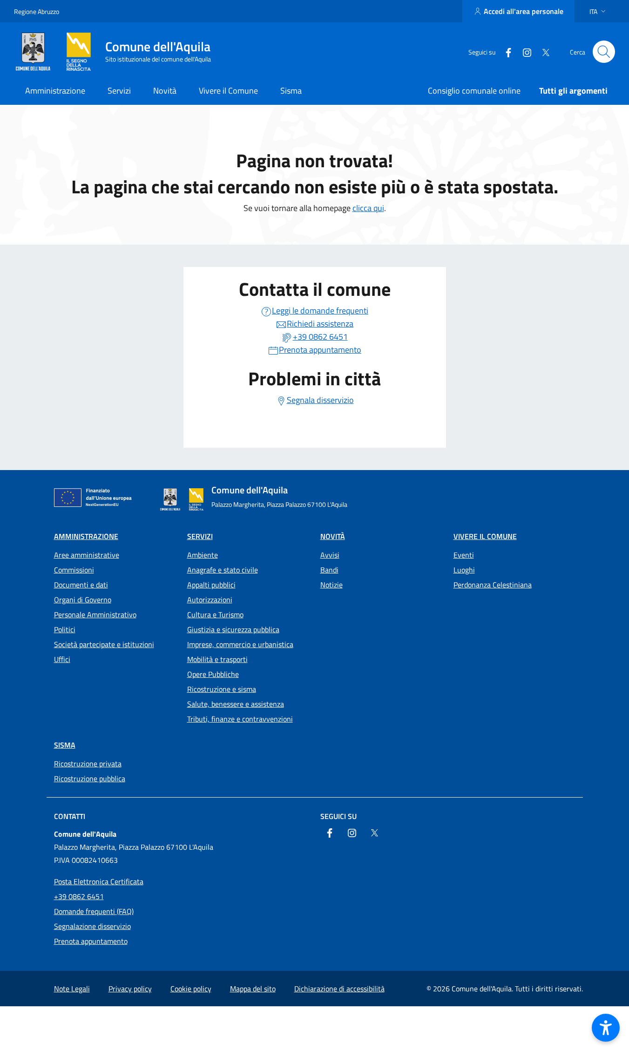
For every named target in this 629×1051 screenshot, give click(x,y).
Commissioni (74, 569)
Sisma (64, 745)
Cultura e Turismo (215, 614)
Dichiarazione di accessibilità (339, 988)
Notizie (331, 584)
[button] (598, 11)
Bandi (329, 569)
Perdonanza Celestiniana (492, 584)
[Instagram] (523, 51)
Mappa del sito (253, 988)
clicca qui (368, 208)
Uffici (62, 659)
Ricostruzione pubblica (89, 778)
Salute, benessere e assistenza (235, 704)
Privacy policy (130, 988)
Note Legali (72, 988)
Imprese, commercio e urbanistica (240, 644)
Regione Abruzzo (36, 11)
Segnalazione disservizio (92, 926)
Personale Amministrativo (95, 614)
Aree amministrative (86, 554)
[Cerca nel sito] (604, 52)
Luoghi (464, 569)
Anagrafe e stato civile (222, 569)
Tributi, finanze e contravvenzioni (240, 718)
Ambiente (202, 554)
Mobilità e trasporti (217, 659)
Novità (332, 536)
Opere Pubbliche (213, 674)
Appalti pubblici (211, 584)
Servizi (200, 536)
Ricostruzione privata (88, 763)
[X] (542, 51)
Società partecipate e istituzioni (104, 644)
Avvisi (329, 554)
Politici (64, 629)
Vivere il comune (485, 536)
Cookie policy (190, 988)
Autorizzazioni (209, 599)
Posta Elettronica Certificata (98, 881)
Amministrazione (86, 536)
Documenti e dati (81, 584)
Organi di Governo (82, 599)
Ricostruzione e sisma (221, 689)
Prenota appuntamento (91, 941)
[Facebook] (504, 51)
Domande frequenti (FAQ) (94, 911)
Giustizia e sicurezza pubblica (233, 629)
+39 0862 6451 (79, 896)
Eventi (463, 554)
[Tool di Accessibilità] (606, 1028)
